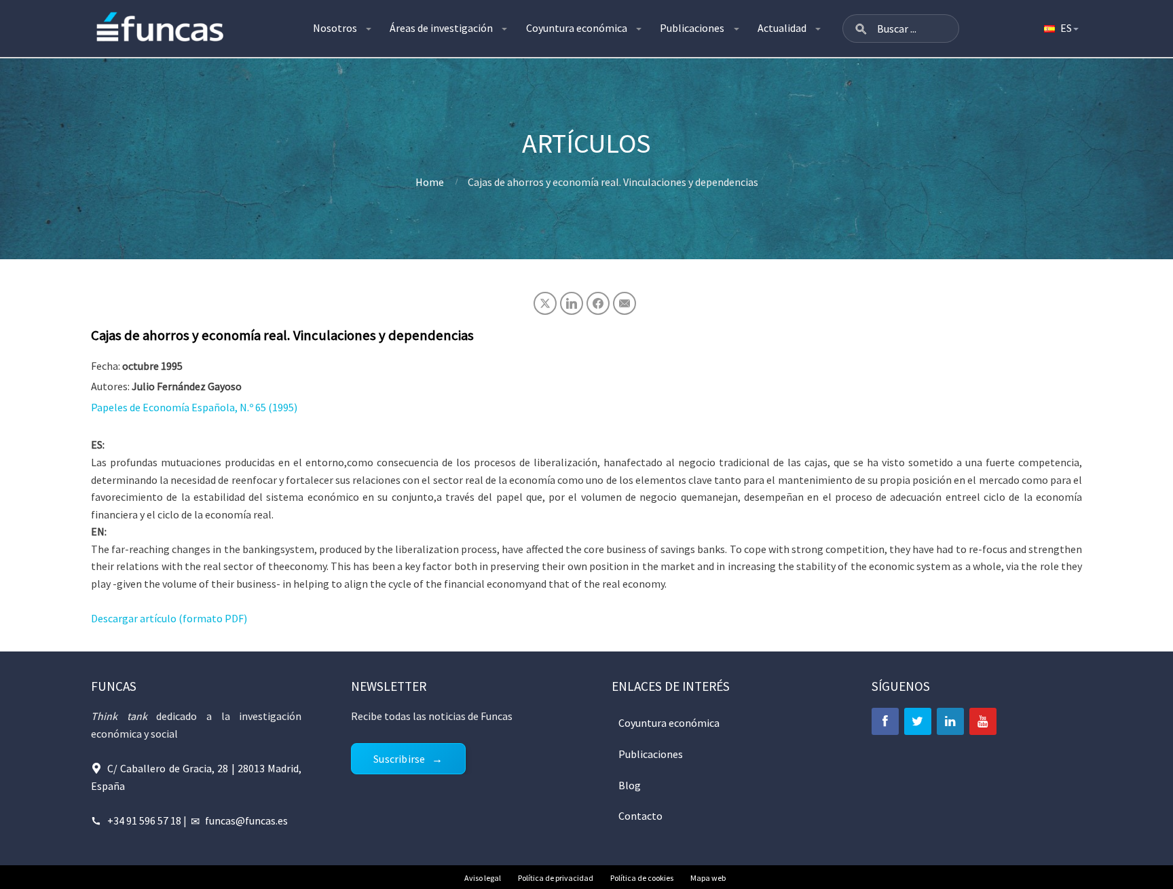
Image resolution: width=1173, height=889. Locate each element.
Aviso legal (482, 878)
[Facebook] (885, 721)
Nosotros (335, 28)
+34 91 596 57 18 (144, 820)
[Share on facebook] (598, 303)
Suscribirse (399, 758)
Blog (629, 785)
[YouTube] (983, 721)
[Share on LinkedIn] (571, 303)
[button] (861, 28)
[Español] (1060, 28)
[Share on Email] (624, 303)
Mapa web (708, 878)
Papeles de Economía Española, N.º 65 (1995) (194, 407)
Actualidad (782, 28)
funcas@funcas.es (246, 820)
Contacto (640, 815)
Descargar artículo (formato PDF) (169, 618)
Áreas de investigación (441, 28)
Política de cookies (641, 878)
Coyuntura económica (576, 28)
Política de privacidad (555, 878)
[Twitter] (917, 721)
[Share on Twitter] (545, 303)
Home (429, 182)
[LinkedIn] (950, 721)
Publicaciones (692, 28)
